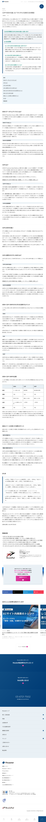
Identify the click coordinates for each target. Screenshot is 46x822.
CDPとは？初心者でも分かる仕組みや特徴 (13, 536)
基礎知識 (4, 15)
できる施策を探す (6, 726)
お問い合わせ (5, 746)
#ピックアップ (12, 638)
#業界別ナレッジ (11, 636)
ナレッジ (25, 1)
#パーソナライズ (26, 636)
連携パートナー (5, 766)
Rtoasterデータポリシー (7, 768)
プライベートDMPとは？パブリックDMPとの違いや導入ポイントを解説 (19, 542)
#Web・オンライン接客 (18, 636)
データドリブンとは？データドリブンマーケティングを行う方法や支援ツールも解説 (22, 546)
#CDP (8, 15)
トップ (22, 1)
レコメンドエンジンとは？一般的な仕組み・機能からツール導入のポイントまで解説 (22, 540)
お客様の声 (5, 722)
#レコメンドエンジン (5, 638)
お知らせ (4, 734)
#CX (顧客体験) (5, 636)
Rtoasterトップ (5, 711)
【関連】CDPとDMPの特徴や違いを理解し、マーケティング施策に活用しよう (20, 180)
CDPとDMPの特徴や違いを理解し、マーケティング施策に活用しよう (19, 538)
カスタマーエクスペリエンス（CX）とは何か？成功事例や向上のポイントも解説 (21, 544)
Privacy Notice (5, 770)
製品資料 (4, 750)
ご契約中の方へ (6, 742)
